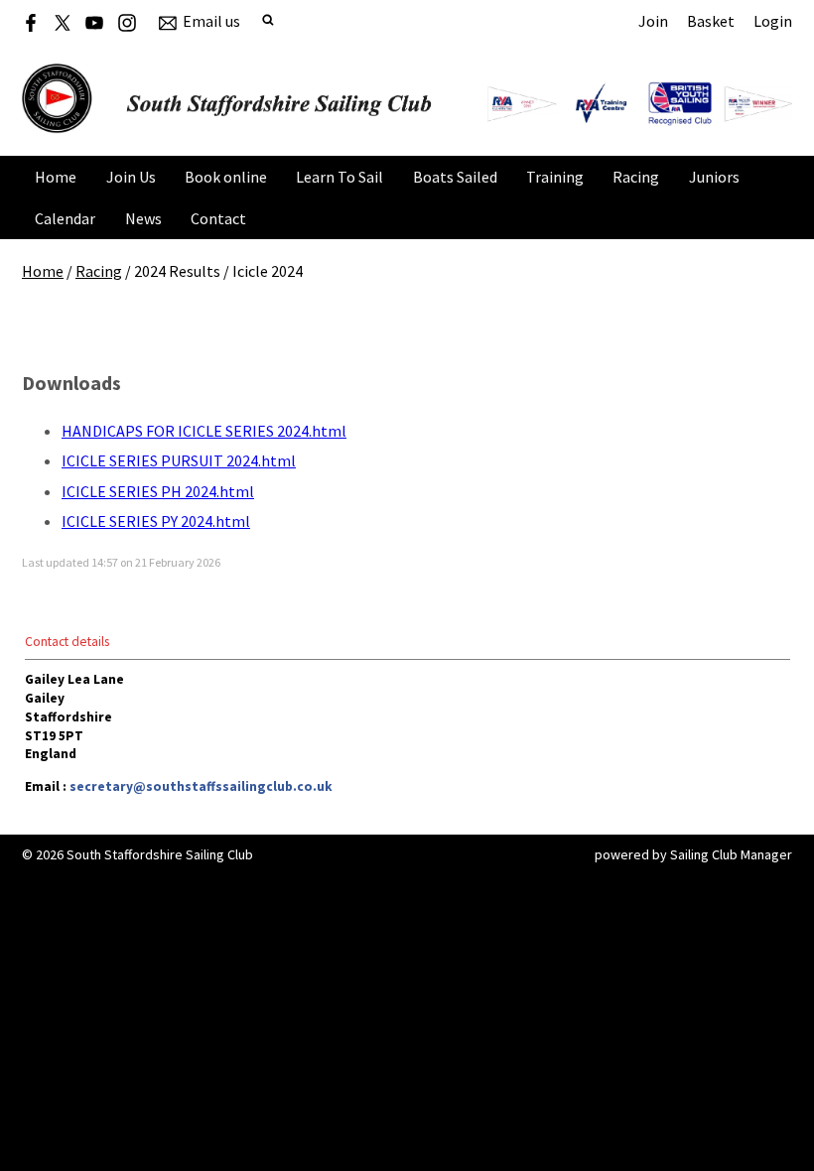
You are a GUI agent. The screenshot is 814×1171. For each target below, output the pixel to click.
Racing (635, 177)
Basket (711, 21)
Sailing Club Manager (731, 854)
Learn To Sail (339, 177)
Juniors (714, 177)
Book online (226, 177)
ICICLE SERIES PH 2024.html (158, 491)
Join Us (131, 177)
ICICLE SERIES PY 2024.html (156, 521)
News (143, 218)
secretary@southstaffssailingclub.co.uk (201, 786)
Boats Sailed (455, 177)
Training (555, 177)
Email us (211, 21)
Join (653, 21)
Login (772, 21)
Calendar (65, 218)
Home (55, 177)
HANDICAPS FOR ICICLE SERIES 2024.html (204, 431)
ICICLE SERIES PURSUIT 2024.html (179, 460)
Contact (218, 218)
